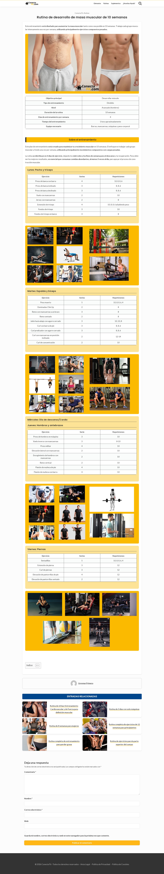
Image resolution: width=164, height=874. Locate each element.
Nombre (28, 798)
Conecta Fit (79, 13)
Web (26, 821)
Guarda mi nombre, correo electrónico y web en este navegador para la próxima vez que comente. (66, 835)
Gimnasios (97, 3)
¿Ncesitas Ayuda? (129, 3)
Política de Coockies (120, 864)
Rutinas (106, 3)
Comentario (30, 772)
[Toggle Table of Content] (36, 665)
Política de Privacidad (101, 864)
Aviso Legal (85, 864)
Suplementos (116, 3)
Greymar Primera (85, 683)
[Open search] (140, 3)
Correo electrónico (33, 810)
